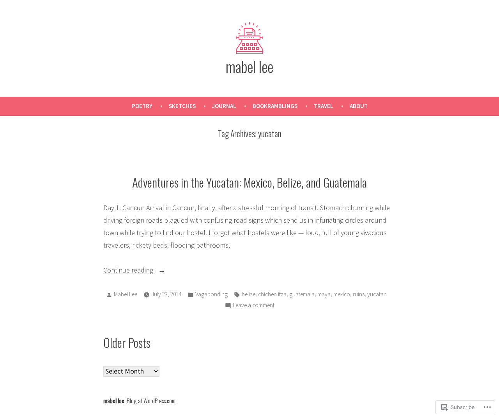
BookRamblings (275, 106)
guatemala (302, 294)
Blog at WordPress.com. (152, 400)
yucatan (377, 294)
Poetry (142, 106)
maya (324, 294)
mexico (341, 294)
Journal (224, 106)
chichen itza (272, 294)
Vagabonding (211, 294)
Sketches (182, 106)
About (359, 106)
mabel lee (249, 66)
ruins (359, 294)
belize (248, 294)
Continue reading (129, 270)
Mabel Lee (125, 294)
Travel (323, 106)
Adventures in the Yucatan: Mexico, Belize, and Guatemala (249, 182)
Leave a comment (253, 306)
